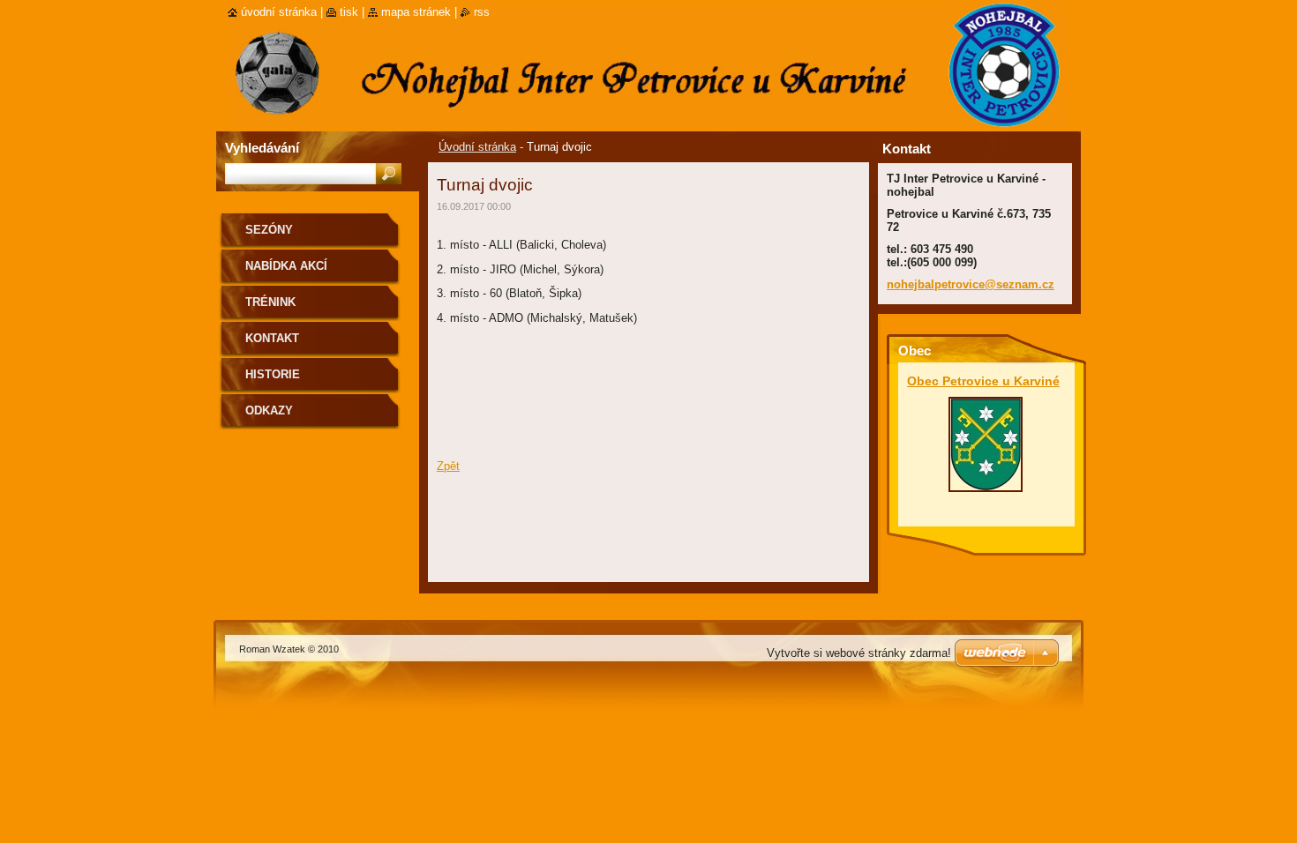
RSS (482, 12)
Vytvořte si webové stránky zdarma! (859, 653)
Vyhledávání (262, 147)
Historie (272, 374)
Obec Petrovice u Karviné (983, 381)
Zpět (448, 466)
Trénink (270, 302)
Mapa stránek (416, 12)
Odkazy (269, 410)
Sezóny (269, 229)
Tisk (349, 12)
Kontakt (272, 338)
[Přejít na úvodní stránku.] (229, 54)
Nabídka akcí (286, 265)
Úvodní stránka (477, 146)
